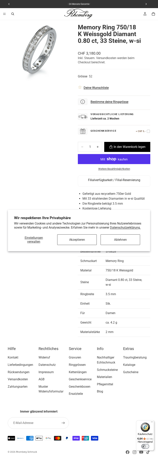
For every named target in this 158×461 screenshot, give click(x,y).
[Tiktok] (148, 452)
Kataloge (129, 365)
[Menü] (4, 13)
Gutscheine (130, 372)
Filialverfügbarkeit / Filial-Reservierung (114, 180)
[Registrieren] (63, 423)
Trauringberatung (135, 357)
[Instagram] (134, 452)
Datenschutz (47, 365)
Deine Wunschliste (96, 88)
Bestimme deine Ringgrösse (109, 102)
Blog (100, 391)
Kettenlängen (78, 372)
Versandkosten (18, 379)
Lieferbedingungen (20, 365)
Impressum (46, 372)
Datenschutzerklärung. (125, 227)
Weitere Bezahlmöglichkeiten (114, 168)
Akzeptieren (77, 240)
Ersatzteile (76, 394)
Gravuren (75, 357)
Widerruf (44, 357)
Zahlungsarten (18, 386)
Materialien (104, 377)
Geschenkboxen (79, 386)
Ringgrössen (77, 365)
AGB (42, 379)
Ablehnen (120, 240)
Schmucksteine (107, 369)
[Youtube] (141, 452)
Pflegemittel (105, 384)
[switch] (145, 446)
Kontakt (13, 357)
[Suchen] (12, 14)
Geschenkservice (80, 379)
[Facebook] (127, 452)
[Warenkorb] (153, 14)
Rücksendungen (18, 372)
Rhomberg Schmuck (26, 452)
